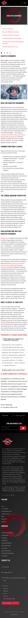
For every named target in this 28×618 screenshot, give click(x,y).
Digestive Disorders (7, 28)
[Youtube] (11, 495)
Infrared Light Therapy (5, 545)
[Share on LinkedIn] (10, 53)
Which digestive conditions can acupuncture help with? (13, 339)
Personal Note (4, 556)
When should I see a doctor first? (14, 370)
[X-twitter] (5, 495)
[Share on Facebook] (4, 53)
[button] (14, 339)
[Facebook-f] (2, 495)
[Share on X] (7, 53)
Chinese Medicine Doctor (6, 511)
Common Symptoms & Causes (10, 35)
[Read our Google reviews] (10, 603)
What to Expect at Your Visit (10, 47)
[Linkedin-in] (7, 495)
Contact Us (3, 521)
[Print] (1, 53)
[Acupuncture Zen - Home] (4, 3)
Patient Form (4, 519)
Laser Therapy (4, 548)
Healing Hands (4, 540)
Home (13, 415)
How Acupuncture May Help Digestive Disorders (13, 42)
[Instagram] (9, 495)
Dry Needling (4, 537)
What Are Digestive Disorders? (10, 32)
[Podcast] (13, 495)
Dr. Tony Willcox (4, 508)
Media (2, 516)
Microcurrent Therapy (5, 550)
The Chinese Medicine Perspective (11, 38)
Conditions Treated (5, 514)
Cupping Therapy (4, 535)
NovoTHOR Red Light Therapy (7, 553)
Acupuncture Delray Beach (6, 532)
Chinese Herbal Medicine (6, 543)
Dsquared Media (14, 614)
